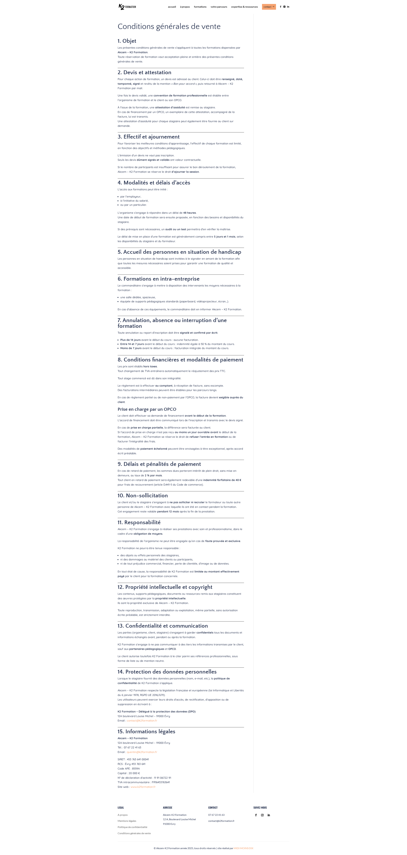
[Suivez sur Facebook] (256, 815)
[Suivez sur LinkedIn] (268, 815)
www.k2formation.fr (143, 786)
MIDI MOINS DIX (243, 848)
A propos (123, 814)
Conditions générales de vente (134, 833)
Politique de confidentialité (132, 826)
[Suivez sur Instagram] (262, 815)
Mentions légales (127, 820)
